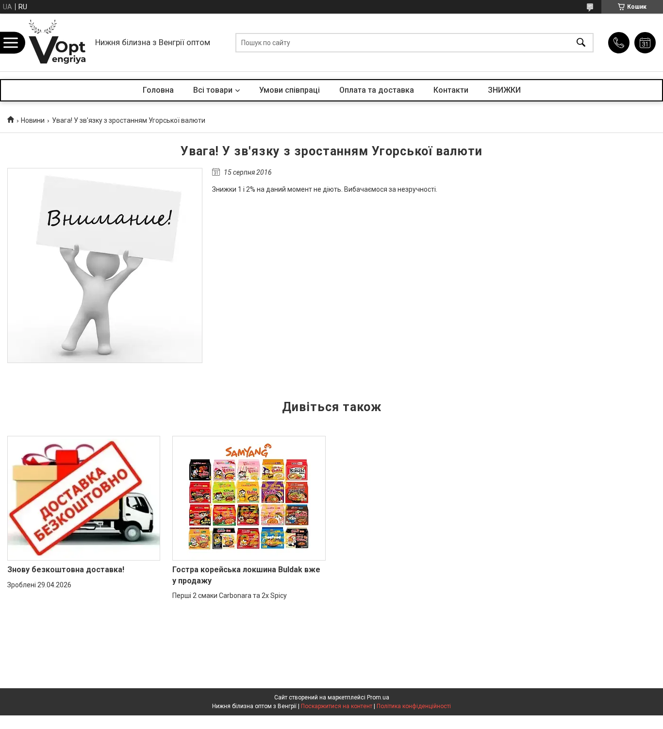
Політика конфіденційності (414, 706)
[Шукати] (581, 42)
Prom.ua (378, 697)
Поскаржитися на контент (336, 706)
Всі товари (212, 90)
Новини (33, 120)
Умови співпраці (289, 90)
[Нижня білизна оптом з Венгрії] (57, 42)
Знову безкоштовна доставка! (65, 569)
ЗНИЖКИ (504, 90)
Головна (158, 90)
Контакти (450, 90)
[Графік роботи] (645, 42)
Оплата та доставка (376, 90)
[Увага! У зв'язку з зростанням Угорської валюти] (104, 265)
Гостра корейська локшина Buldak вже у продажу (246, 575)
